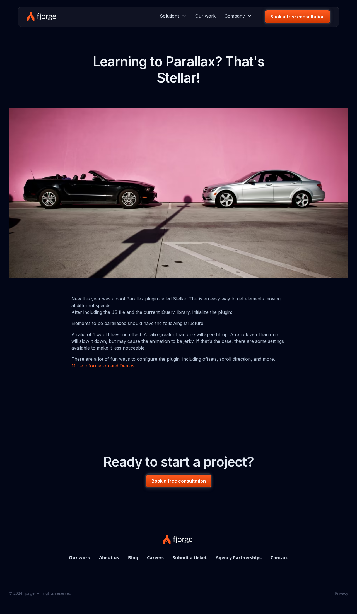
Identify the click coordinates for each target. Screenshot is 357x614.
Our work (205, 16)
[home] (42, 16)
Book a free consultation (297, 17)
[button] (173, 15)
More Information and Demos (102, 366)
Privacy (341, 593)
